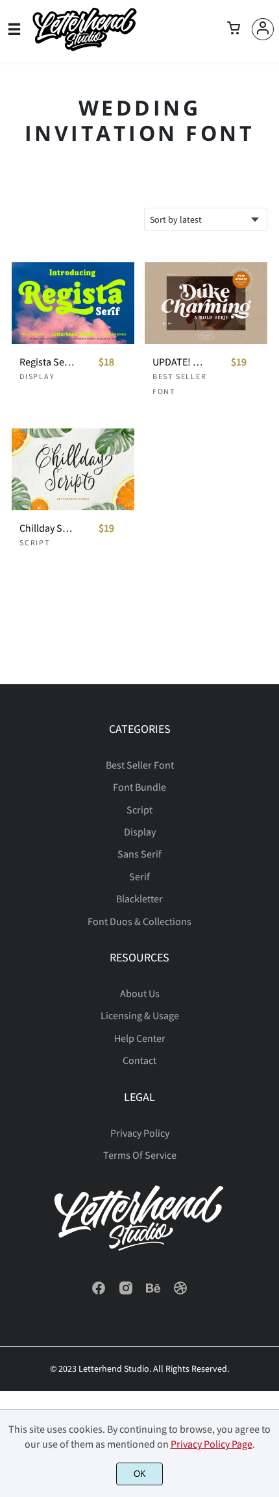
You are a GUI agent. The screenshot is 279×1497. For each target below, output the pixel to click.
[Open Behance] (153, 1291)
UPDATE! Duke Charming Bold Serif (179, 362)
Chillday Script (46, 528)
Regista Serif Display (46, 362)
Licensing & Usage (140, 1015)
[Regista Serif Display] (73, 303)
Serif (139, 876)
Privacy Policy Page (211, 1443)
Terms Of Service (139, 1154)
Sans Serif (139, 853)
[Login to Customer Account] (262, 29)
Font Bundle (139, 786)
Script (34, 542)
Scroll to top (267, 770)
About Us (140, 993)
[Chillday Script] (73, 469)
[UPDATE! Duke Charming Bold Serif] (206, 303)
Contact (139, 1060)
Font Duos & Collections (139, 921)
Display (37, 376)
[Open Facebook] (98, 1291)
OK (140, 1474)
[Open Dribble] (180, 1291)
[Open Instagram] (126, 1291)
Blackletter (139, 898)
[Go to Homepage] (84, 47)
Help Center (139, 1038)
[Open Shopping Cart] (233, 29)
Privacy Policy (139, 1132)
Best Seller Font (140, 764)
